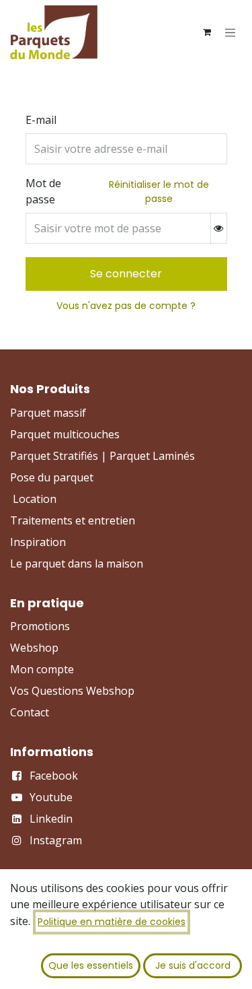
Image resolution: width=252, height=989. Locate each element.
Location (34, 498)
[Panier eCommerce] (207, 32)
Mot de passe (43, 191)
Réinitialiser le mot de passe (159, 191)
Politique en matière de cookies (111, 921)
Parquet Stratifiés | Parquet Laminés (102, 455)
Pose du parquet (51, 477)
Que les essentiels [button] (90, 965)
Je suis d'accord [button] (192, 965)
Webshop (34, 647)
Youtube (51, 797)
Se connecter (126, 273)
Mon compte (42, 669)
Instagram (56, 840)
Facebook (54, 775)
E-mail (41, 119)
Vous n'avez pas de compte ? (126, 305)
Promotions (40, 626)
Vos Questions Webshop (72, 690)
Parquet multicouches (65, 434)
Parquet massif (48, 412)
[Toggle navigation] (230, 32)
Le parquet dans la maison (76, 563)
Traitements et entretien (72, 520)
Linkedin (51, 818)
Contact (29, 712)
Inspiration (38, 542)
